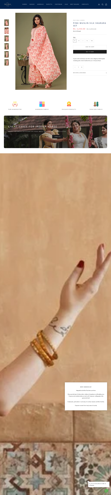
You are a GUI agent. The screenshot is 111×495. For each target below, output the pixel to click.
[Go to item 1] (6, 22)
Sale (66, 4)
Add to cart (90, 47)
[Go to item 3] (6, 38)
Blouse (32, 4)
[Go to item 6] (6, 62)
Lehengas (40, 4)
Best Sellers (74, 4)
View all (58, 136)
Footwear (58, 4)
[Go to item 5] (6, 54)
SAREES (24, 4)
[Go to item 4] (6, 46)
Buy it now (90, 52)
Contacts (85, 4)
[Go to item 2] (6, 30)
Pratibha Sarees (79, 20)
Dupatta (49, 4)
